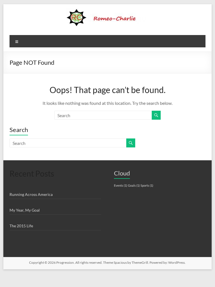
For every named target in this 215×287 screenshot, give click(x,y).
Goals (134, 185)
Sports (147, 185)
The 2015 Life (21, 225)
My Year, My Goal (25, 210)
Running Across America (31, 194)
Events (120, 185)
